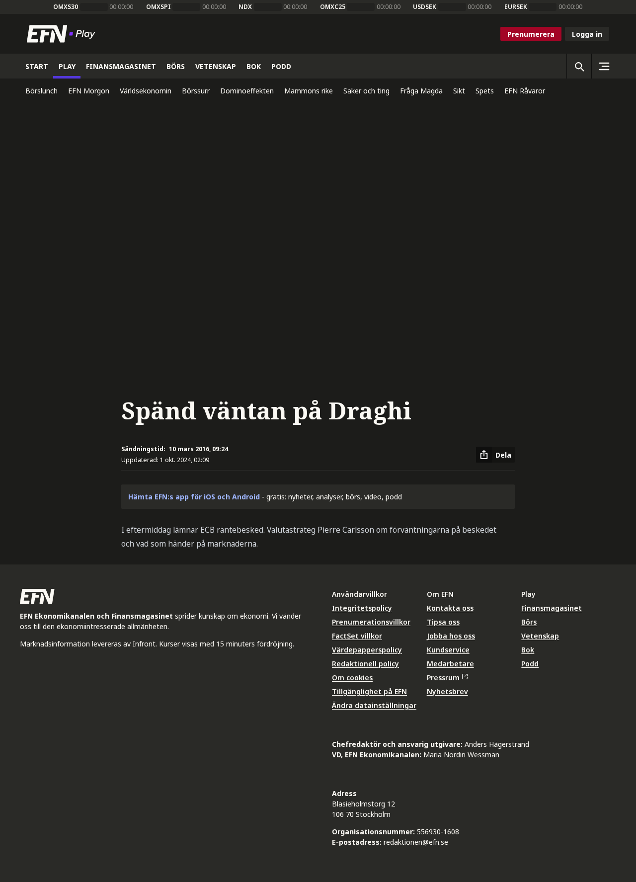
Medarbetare (450, 663)
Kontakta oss (450, 608)
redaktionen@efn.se (416, 842)
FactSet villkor (357, 636)
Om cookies (352, 677)
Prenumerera (531, 34)
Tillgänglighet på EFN (369, 691)
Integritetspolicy (362, 608)
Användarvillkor (359, 594)
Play (528, 594)
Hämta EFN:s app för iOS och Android (194, 496)
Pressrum (443, 677)
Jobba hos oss (451, 636)
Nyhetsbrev (447, 691)
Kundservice (448, 649)
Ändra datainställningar (374, 705)
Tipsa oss (443, 622)
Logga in (587, 34)
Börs (529, 622)
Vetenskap (540, 636)
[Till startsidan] (63, 33)
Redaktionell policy (365, 663)
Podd (530, 663)
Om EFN (440, 594)
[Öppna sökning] (578, 66)
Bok (527, 649)
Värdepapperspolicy (367, 649)
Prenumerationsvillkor (371, 622)
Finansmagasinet (551, 608)
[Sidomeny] (603, 66)
